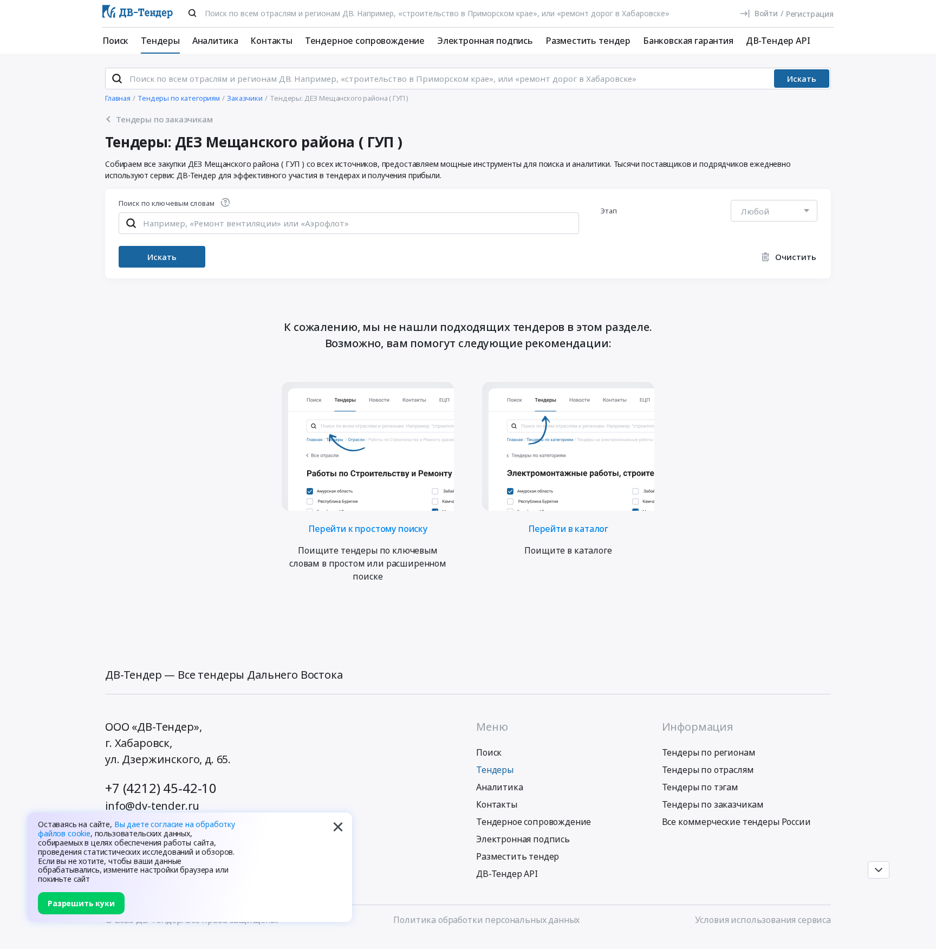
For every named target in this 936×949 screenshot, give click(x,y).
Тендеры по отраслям (708, 770)
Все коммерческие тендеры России (736, 822)
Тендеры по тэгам (700, 787)
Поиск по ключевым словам (166, 204)
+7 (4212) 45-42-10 (161, 788)
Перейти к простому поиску (367, 528)
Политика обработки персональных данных (486, 920)
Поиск (115, 41)
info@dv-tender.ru (152, 805)
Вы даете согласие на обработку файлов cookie (136, 828)
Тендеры (160, 41)
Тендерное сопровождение (365, 41)
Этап (609, 211)
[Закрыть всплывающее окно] (338, 827)
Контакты (271, 41)
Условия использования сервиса (763, 920)
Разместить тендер (587, 41)
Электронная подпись (485, 41)
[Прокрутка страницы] (878, 870)
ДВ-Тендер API (778, 41)
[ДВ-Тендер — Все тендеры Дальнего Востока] (137, 13)
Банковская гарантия (688, 41)
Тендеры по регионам (709, 752)
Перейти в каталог (568, 528)
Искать (801, 78)
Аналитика (215, 41)
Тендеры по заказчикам (713, 804)
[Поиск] (192, 13)
